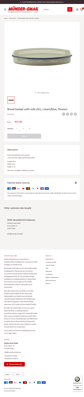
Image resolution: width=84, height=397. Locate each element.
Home (5, 18)
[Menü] (80, 377)
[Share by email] (75, 114)
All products (12, 18)
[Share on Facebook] (63, 114)
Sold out (24, 136)
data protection (51, 280)
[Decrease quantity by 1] (17, 128)
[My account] (77, 9)
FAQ (47, 268)
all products (49, 259)
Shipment (49, 271)
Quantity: (10, 128)
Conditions (49, 274)
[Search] (69, 9)
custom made (50, 265)
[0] (81, 9)
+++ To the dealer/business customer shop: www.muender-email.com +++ (42, 2)
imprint (48, 283)
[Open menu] (5, 9)
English (7, 374)
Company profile (51, 262)
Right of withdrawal (52, 277)
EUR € (17, 374)
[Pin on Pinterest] (67, 114)
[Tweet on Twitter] (71, 114)
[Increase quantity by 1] (29, 128)
